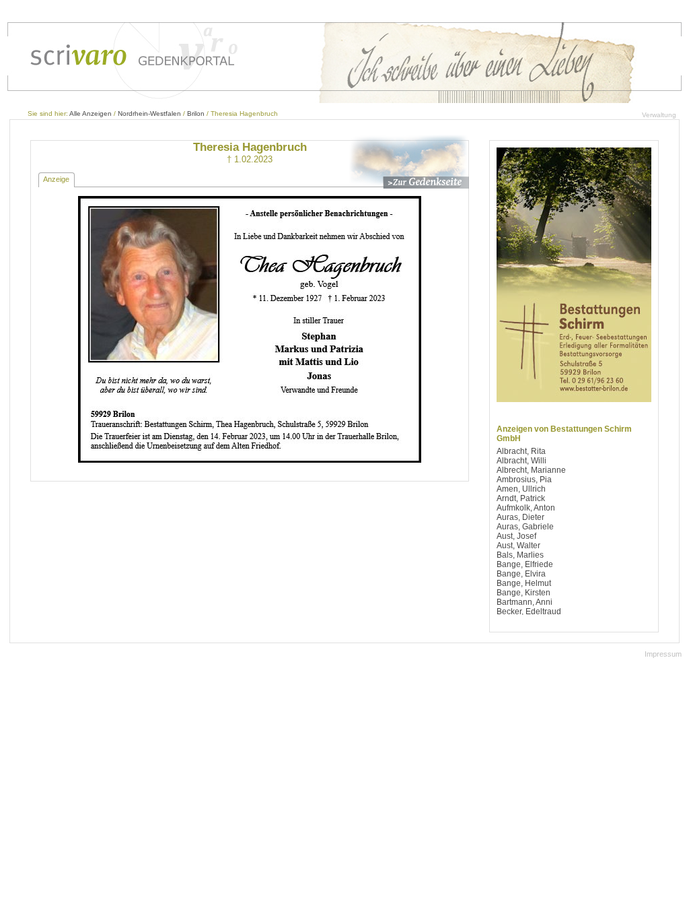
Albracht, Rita (521, 451)
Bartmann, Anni (524, 602)
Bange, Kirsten (523, 592)
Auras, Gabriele (525, 526)
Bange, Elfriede (525, 564)
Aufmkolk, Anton (526, 508)
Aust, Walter (518, 545)
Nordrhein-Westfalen (149, 113)
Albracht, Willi (521, 460)
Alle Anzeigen (90, 113)
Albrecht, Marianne (531, 470)
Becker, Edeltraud (529, 611)
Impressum (663, 654)
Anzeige (56, 179)
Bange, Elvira (521, 574)
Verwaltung (659, 115)
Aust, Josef (516, 536)
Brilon (196, 113)
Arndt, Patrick (521, 498)
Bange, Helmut (524, 583)
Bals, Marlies (520, 555)
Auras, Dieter (520, 517)
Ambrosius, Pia (524, 479)
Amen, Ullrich (521, 489)
